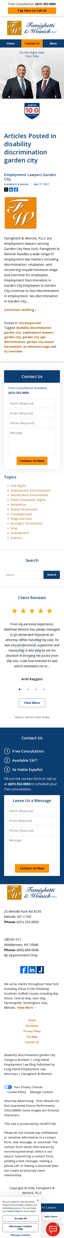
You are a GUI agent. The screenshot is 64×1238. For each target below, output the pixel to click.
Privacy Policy (32, 1031)
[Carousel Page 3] (36, 689)
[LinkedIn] (32, 969)
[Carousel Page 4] (44, 689)
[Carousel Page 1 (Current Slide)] (20, 689)
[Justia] (40, 969)
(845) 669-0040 (28, 950)
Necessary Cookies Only (20, 1227)
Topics (10, 477)
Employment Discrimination (30, 490)
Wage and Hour (21, 519)
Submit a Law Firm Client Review (32, 717)
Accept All (21, 1218)
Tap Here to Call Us (32, 10)
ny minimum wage (36, 346)
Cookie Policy (16, 1092)
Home (11, 43)
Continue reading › (20, 309)
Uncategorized (30, 323)
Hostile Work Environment (29, 495)
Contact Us (32, 43)
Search (51, 574)
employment (20, 533)
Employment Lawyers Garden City (30, 176)
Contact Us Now (32, 461)
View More (32, 703)
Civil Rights (18, 486)
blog (14, 528)
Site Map (32, 1037)
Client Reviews (32, 597)
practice (16, 538)
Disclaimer (32, 1026)
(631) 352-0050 (28, 922)
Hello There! (50, 1216)
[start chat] (53, 1229)
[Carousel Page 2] (28, 689)
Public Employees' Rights (28, 500)
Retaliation (18, 504)
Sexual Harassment (24, 509)
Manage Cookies (41, 1092)
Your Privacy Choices (28, 1087)
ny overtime (13, 351)
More (53, 43)
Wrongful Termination (27, 523)
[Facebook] (24, 969)
